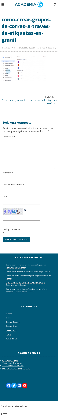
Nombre (8, 172)
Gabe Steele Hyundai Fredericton (16, 368)
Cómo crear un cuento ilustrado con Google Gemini (28, 271)
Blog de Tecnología (10, 360)
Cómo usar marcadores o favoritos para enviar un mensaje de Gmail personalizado (27, 290)
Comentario (9, 136)
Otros (8, 334)
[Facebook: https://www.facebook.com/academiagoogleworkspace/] (8, 385)
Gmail (8, 318)
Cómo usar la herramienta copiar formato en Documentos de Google (25, 283)
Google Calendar (13, 322)
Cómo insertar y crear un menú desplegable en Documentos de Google (26, 266)
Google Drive (11, 326)
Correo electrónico (13, 184)
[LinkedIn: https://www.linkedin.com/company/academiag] (19, 385)
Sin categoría (11, 338)
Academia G (9, 48)
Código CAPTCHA (11, 229)
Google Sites (11, 330)
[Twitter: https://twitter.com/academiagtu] (14, 385)
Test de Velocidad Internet (12, 365)
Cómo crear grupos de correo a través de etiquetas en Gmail (29, 100)
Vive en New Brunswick (12, 363)
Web (5, 196)
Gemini (9, 314)
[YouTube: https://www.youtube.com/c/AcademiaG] (24, 385)
